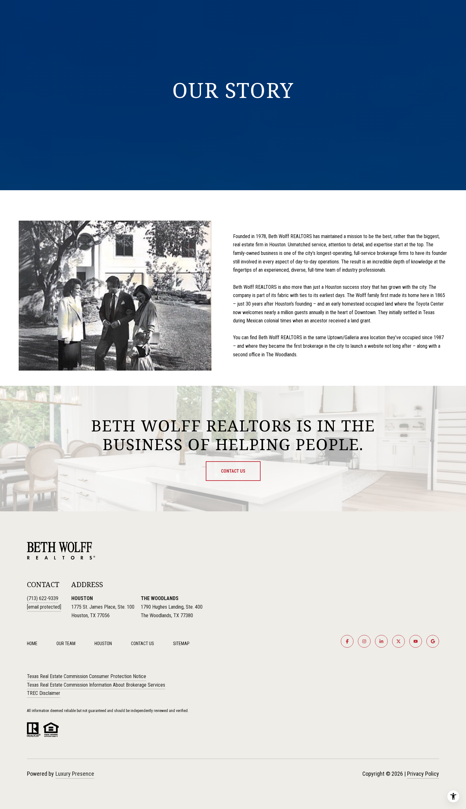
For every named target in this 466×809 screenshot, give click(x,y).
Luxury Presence (74, 773)
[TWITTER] (398, 641)
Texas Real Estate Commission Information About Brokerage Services (96, 685)
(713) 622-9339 (42, 598)
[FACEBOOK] (347, 641)
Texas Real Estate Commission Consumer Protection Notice (86, 676)
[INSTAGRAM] (364, 641)
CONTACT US (142, 643)
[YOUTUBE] (415, 641)
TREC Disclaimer (43, 693)
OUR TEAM (65, 643)
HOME (32, 643)
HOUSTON (103, 643)
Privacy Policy (423, 773)
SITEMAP (181, 643)
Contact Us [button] (233, 471)
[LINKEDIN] (381, 641)
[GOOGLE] (432, 641)
